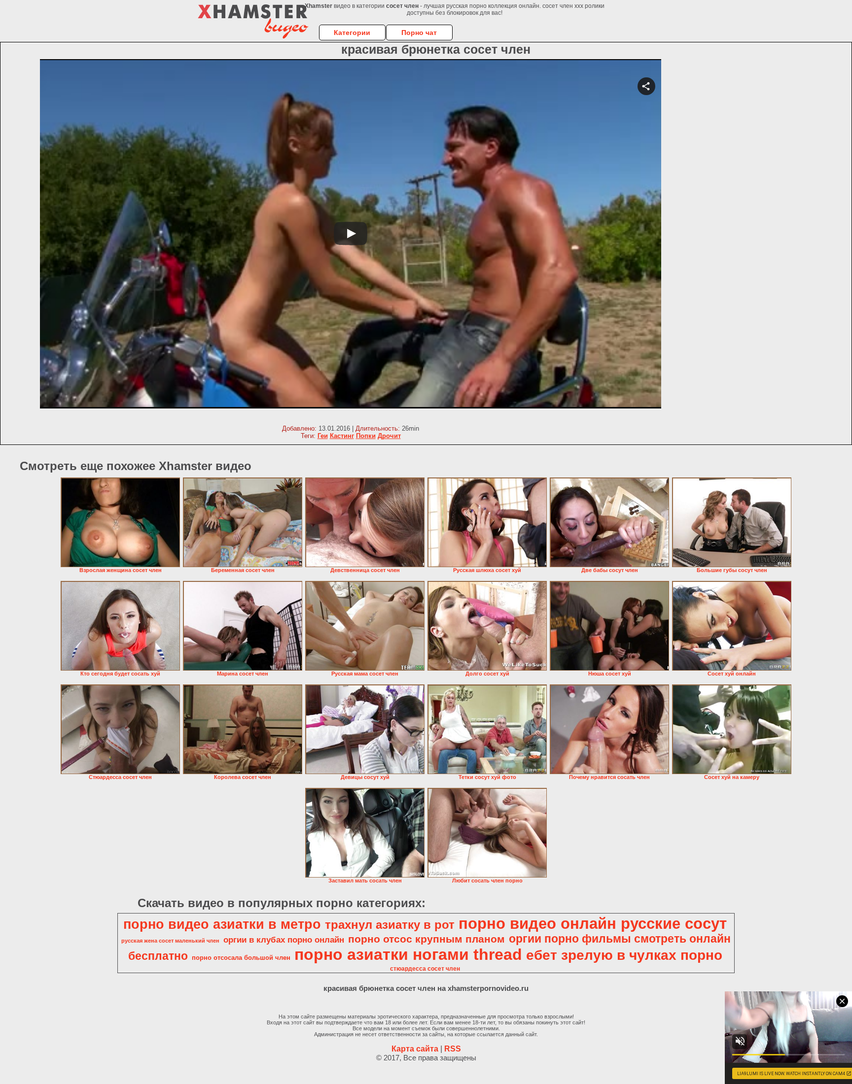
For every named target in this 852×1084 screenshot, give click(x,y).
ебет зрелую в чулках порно (624, 955)
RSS (452, 1049)
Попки (366, 436)
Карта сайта (414, 1049)
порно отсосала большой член (241, 957)
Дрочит (389, 436)
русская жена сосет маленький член (170, 941)
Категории (352, 32)
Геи (323, 436)
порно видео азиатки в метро (222, 924)
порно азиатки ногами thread (408, 954)
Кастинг (342, 436)
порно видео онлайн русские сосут (593, 923)
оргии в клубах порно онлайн (283, 940)
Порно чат (419, 32)
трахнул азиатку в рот (390, 924)
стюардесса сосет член (425, 968)
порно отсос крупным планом (426, 939)
